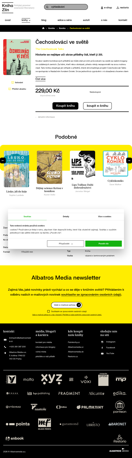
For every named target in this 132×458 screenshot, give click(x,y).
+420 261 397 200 (17, 347)
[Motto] (28, 379)
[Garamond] (69, 424)
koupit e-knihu (97, 106)
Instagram (110, 342)
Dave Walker (115, 184)
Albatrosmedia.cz (75, 347)
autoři (86, 20)
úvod (7, 20)
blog (43, 20)
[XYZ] (52, 379)
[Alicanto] (96, 393)
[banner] (7, 7)
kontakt (123, 20)
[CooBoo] (71, 379)
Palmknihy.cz (74, 342)
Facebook (110, 347)
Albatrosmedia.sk (76, 352)
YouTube (110, 353)
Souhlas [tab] (27, 216)
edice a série (65, 20)
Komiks (51, 28)
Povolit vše (104, 243)
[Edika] (120, 393)
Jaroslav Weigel (82, 191)
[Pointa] (17, 424)
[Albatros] (11, 379)
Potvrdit (79, 305)
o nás (104, 20)
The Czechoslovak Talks (49, 49)
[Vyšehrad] (13, 407)
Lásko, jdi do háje (16, 191)
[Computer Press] (103, 379)
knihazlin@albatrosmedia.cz (20, 340)
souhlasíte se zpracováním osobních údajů (91, 294)
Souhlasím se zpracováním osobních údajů (69, 311)
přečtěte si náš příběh (45, 356)
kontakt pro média (44, 342)
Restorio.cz (73, 356)
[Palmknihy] (90, 407)
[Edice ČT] (61, 407)
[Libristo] (93, 424)
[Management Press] (121, 379)
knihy (25, 20)
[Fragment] (69, 393)
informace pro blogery (45, 347)
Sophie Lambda (16, 195)
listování (19, 82)
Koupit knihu (65, 106)
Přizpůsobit (64, 243)
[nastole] (38, 407)
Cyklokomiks (115, 180)
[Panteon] (120, 407)
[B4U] (38, 393)
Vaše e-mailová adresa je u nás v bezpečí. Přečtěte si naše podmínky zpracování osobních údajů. (67, 315)
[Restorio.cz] (120, 438)
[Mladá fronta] (45, 424)
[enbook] (14, 438)
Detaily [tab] (66, 216)
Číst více (40, 78)
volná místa (41, 352)
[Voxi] (85, 379)
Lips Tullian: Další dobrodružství (82, 186)
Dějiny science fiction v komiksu (49, 190)
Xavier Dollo (49, 195)
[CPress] (12, 393)
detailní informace (46, 117)
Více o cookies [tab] (104, 216)
